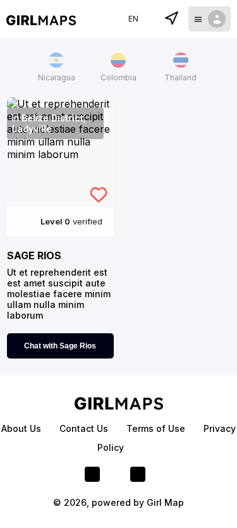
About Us (22, 428)
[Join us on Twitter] (115, 474)
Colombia (118, 77)
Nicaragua (56, 77)
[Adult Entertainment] (41, 19)
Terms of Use (157, 428)
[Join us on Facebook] (92, 474)
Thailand (180, 77)
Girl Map (165, 502)
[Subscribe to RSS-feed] (137, 474)
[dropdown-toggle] (209, 19)
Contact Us (85, 428)
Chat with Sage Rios (60, 345)
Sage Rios (34, 255)
